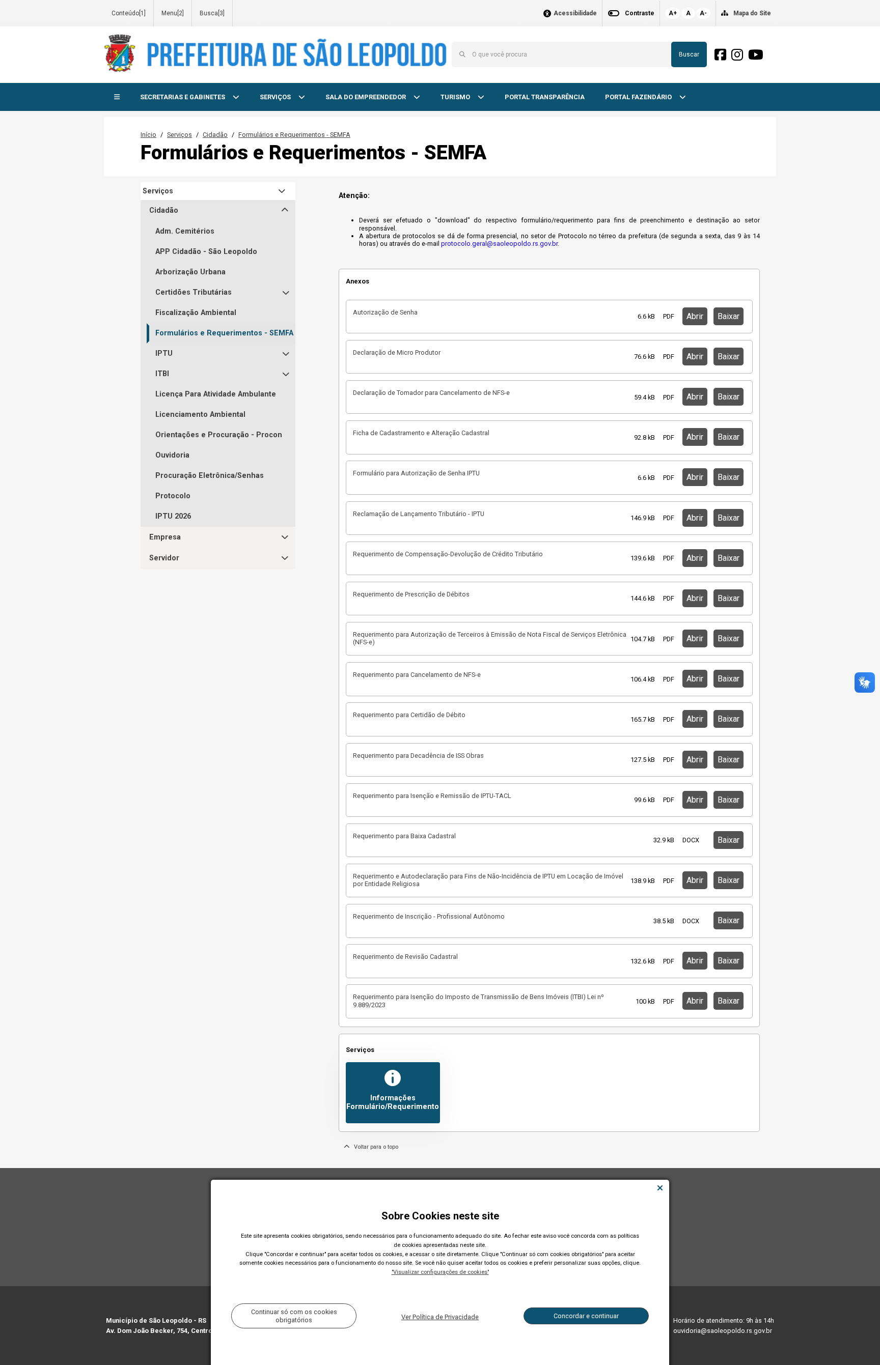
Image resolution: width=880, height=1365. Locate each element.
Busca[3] (212, 13)
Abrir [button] (694, 316)
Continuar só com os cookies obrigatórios (294, 1315)
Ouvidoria (172, 455)
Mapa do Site (752, 13)
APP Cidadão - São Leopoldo (206, 251)
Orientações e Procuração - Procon (218, 435)
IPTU (164, 353)
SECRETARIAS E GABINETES (183, 97)
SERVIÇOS (276, 97)
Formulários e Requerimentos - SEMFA (294, 134)
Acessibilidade (575, 13)
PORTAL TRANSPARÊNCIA (545, 97)
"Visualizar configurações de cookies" (440, 1272)
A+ (673, 13)
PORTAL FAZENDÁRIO (639, 97)
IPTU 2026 (173, 516)
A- (703, 13)
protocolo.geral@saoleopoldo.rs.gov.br (499, 243)
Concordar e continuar (586, 1316)
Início (148, 134)
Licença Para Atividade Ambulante (215, 394)
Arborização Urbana (190, 272)
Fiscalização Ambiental (195, 313)
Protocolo (172, 496)
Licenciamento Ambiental (200, 414)
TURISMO (456, 97)
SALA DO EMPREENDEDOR (366, 97)
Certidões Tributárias (193, 292)
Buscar (689, 54)
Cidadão (215, 134)
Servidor (164, 558)
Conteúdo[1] (129, 13)
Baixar (728, 316)
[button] (117, 97)
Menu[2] (172, 13)
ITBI (162, 374)
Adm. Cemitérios (184, 231)
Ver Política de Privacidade (440, 1317)
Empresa (165, 537)
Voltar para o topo (373, 1147)
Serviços (179, 134)
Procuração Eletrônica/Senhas (209, 475)
